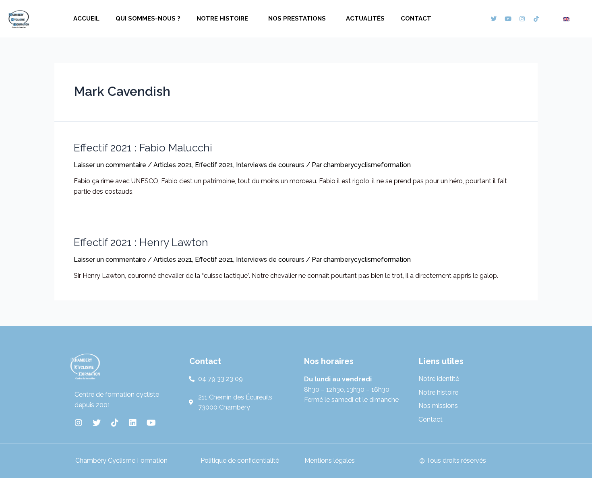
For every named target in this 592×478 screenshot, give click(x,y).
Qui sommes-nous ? (148, 18)
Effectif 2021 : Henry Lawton (141, 242)
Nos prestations (297, 18)
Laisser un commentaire (110, 165)
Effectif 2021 (214, 165)
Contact (416, 18)
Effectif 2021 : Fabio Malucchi (143, 148)
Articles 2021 (172, 165)
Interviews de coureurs (270, 165)
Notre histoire (222, 18)
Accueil (86, 18)
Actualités (365, 18)
